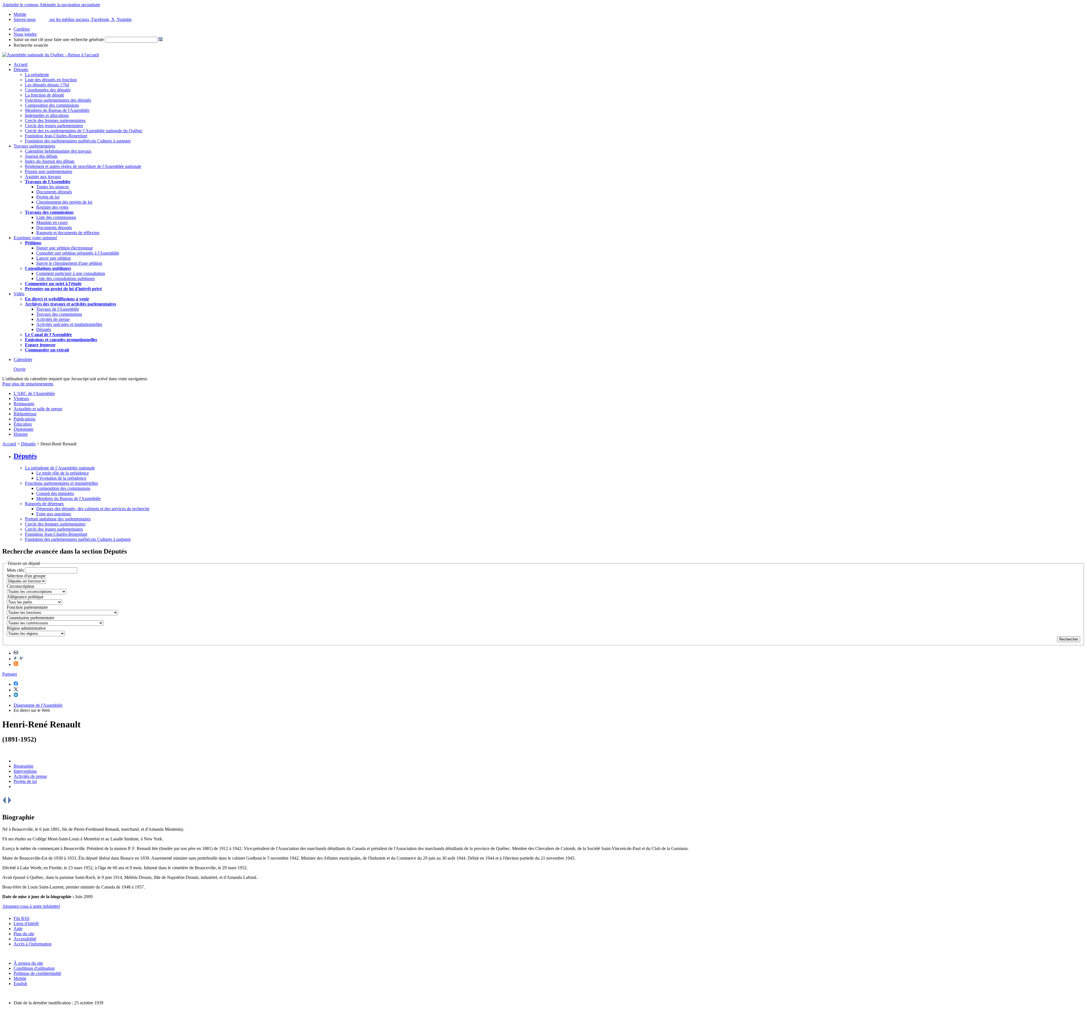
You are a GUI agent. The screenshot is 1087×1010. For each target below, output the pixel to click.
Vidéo (19, 293)
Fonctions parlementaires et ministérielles (61, 483)
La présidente (37, 74)
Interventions (25, 771)
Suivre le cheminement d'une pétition (69, 263)
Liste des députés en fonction (51, 79)
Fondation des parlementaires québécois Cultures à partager (78, 140)
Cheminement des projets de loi (64, 202)
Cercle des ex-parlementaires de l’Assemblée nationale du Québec (84, 130)
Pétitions (33, 242)
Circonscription (20, 586)
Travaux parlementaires (34, 146)
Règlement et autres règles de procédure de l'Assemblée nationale (83, 166)
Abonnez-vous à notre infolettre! (31, 906)
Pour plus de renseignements (27, 383)
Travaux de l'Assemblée (47, 181)
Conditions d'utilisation (34, 968)
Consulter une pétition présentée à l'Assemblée (77, 253)
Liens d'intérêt (26, 923)
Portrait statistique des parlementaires (58, 518)
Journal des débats (41, 156)
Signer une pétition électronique (64, 247)
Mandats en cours (52, 222)
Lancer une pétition (53, 258)
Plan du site (24, 933)
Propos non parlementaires (48, 171)
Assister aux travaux (43, 176)
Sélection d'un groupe (26, 575)
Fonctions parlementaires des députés (58, 100)
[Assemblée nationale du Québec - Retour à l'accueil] (50, 54)
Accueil (20, 64)
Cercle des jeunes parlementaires (54, 125)
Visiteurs (21, 398)
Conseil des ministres (55, 493)
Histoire (21, 434)
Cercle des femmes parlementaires (55, 120)
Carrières (22, 29)
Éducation (23, 424)
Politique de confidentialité (37, 973)
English (20, 983)
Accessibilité (25, 938)
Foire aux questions (53, 513)
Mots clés (15, 570)
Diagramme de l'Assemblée (38, 705)
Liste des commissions (56, 217)
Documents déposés (54, 191)
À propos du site (28, 963)
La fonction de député (44, 95)
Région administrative (26, 628)
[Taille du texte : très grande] (21, 658)
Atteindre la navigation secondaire (69, 4)
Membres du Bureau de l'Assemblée (57, 110)
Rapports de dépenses (44, 503)
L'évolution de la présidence (61, 478)
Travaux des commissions (49, 212)
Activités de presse (53, 319)
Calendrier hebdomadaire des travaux (58, 151)
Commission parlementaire (30, 617)
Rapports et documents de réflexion (67, 232)
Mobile (20, 978)
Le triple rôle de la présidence (62, 473)
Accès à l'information (33, 943)
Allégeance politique (25, 596)
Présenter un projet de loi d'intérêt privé (63, 288)
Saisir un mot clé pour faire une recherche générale (59, 39)
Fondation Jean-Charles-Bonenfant (56, 135)
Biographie (23, 766)
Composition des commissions (52, 105)
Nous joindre (25, 34)
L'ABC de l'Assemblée (34, 393)
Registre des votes (52, 207)
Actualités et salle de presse (38, 408)
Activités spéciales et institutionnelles (69, 324)
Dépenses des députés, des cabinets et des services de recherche (92, 508)
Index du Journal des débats (49, 161)
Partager (9, 674)
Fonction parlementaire (27, 607)
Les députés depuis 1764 (47, 84)
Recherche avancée (31, 45)
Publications (24, 419)
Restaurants (24, 403)
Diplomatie (23, 429)
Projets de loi (47, 197)
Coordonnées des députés (47, 89)
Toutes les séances (52, 186)
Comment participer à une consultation (70, 273)
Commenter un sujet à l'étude (53, 283)
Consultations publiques (48, 268)
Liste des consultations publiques (65, 278)
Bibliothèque (25, 413)
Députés (21, 69)
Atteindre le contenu (20, 4)
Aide (18, 928)
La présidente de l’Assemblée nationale (60, 468)
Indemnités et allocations (47, 115)
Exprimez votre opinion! (35, 237)
